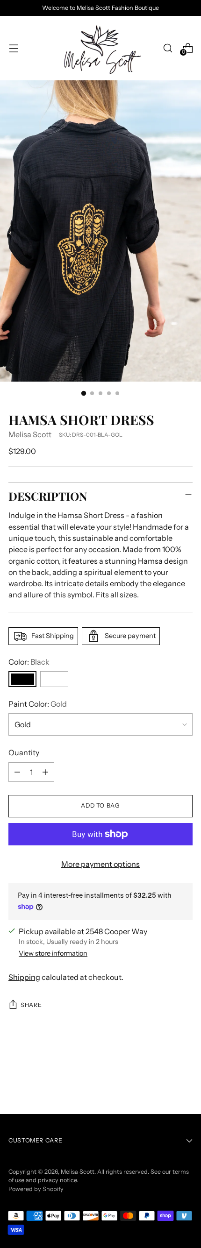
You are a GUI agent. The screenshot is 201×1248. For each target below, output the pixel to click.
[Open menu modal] (13, 47)
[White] (54, 679)
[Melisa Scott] (100, 48)
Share (31, 1004)
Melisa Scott (29, 434)
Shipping (24, 977)
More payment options (100, 864)
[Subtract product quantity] (17, 772)
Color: (29, 662)
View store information (53, 953)
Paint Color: (37, 704)
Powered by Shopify (36, 1188)
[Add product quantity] (45, 772)
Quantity (23, 752)
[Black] (22, 679)
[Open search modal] (167, 47)
